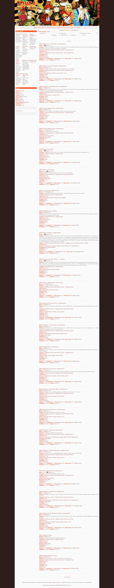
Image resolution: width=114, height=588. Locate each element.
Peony (50, 535)
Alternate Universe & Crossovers (25, 35)
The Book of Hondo (47, 232)
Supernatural (70, 52)
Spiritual (57, 269)
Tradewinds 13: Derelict (48, 430)
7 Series (48, 31)
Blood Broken (45, 211)
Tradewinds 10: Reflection (48, 491)
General (48, 135)
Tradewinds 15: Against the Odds (50, 389)
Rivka (32, 582)
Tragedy (64, 197)
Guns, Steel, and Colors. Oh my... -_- (50, 259)
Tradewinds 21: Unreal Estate (49, 44)
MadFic (24, 60)
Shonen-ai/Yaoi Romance (18, 62)
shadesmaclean (62, 44)
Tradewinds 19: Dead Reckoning (50, 86)
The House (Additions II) (48, 282)
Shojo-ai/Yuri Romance (19, 74)
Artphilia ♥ (58, 585)
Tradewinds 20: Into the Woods (49, 66)
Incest (46, 221)
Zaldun (63, 259)
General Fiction (18, 47)
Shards (44, 149)
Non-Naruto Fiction (32, 47)
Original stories (74, 30)
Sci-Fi (65, 52)
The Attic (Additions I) (47, 470)
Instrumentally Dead (47, 555)
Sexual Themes (51, 247)
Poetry (66, 246)
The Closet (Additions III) (48, 128)
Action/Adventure (47, 52)
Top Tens (60, 27)
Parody (62, 246)
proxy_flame (50, 149)
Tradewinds (45, 57)
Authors (49, 27)
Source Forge (52, 582)
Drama (48, 269)
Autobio (44, 169)
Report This (78, 58)
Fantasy (57, 52)
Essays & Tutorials (32, 34)
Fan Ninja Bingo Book (25, 74)
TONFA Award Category (33, 61)
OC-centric (25, 46)
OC (46, 51)
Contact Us (72, 27)
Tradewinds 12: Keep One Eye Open (51, 450)
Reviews (48, 45)
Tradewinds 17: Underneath (49, 325)
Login (78, 27)
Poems (86, 243)
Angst (44, 177)
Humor (58, 246)
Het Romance (19, 34)
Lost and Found (46, 190)
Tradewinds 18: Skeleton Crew (49, 303)
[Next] (68, 577)
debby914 (26, 102)
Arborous (44, 535)
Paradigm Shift (46, 346)
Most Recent (42, 27)
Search (54, 27)
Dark (53, 52)
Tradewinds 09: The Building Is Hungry (51, 513)
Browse (65, 27)
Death (46, 54)
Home (36, 27)
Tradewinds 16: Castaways (48, 368)
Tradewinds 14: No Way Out (49, 409)
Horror (61, 52)
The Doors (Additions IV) (48, 108)
